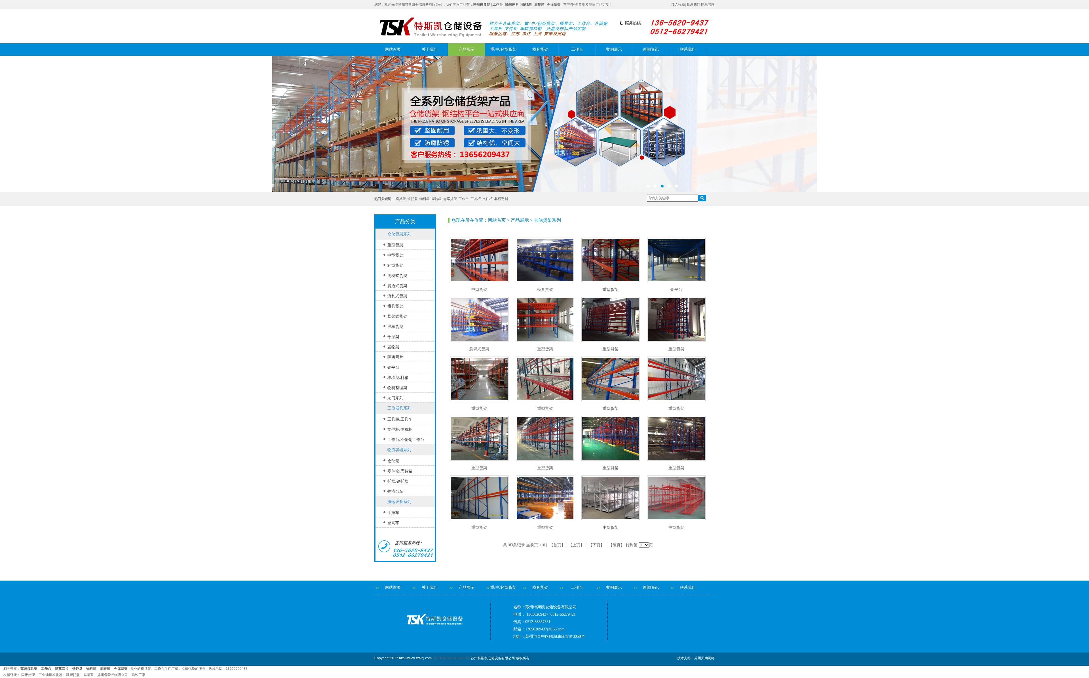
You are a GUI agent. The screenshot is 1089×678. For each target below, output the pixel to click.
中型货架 (395, 255)
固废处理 (28, 675)
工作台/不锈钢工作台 (405, 440)
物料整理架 (397, 388)
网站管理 (708, 5)
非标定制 (501, 199)
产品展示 (466, 49)
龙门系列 (395, 398)
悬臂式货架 (397, 316)
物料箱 (424, 199)
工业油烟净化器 (50, 675)
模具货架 (540, 49)
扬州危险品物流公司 (112, 675)
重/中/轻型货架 (503, 49)
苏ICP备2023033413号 (451, 658)
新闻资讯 (651, 49)
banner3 (544, 124)
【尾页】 (616, 545)
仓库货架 (450, 199)
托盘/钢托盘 (397, 481)
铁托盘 (413, 199)
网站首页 (393, 49)
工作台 (577, 49)
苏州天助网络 (704, 658)
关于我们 (430, 49)
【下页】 (596, 545)
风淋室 (88, 675)
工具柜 (475, 199)
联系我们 (693, 5)
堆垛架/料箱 (397, 378)
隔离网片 (395, 357)
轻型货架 (395, 265)
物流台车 (395, 491)
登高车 (393, 523)
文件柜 (487, 199)
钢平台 (393, 367)
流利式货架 (397, 296)
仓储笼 (393, 461)
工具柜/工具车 (399, 419)
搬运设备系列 (399, 502)
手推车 (393, 513)
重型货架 (395, 245)
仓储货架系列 (399, 234)
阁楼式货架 (397, 276)
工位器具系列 (399, 408)
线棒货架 (395, 327)
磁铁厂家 (138, 675)
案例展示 (614, 49)
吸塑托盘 (73, 675)
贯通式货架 (397, 286)
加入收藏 (678, 5)
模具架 (401, 199)
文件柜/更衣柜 (399, 429)
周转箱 (436, 199)
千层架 (393, 337)
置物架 (393, 347)
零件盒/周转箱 (399, 471)
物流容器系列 (399, 450)
